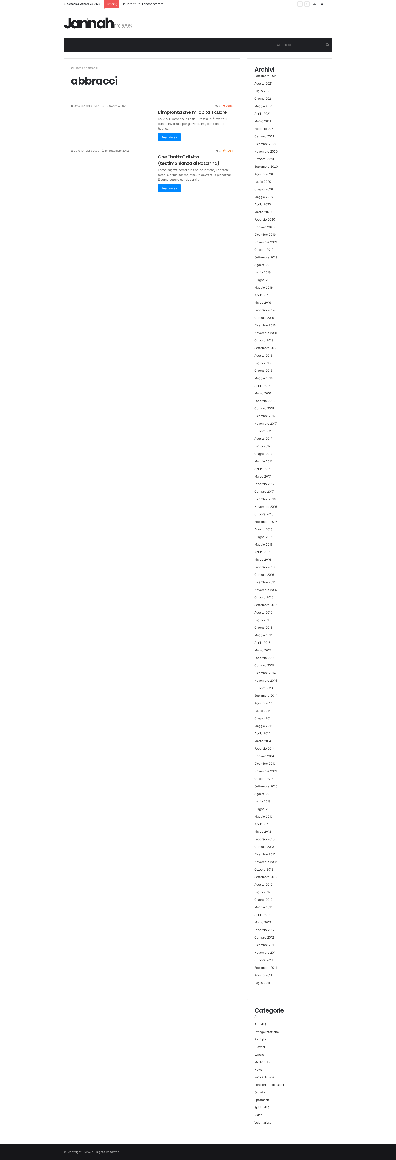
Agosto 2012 (263, 884)
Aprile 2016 (262, 552)
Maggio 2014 (263, 726)
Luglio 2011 (262, 983)
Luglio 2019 (262, 272)
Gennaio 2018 (264, 408)
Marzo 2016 (262, 559)
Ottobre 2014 (263, 688)
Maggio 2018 (263, 378)
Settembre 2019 (265, 257)
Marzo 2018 (262, 393)
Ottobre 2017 (263, 431)
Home (78, 68)
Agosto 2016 (263, 529)
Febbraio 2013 (264, 839)
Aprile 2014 (262, 733)
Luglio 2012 (262, 892)
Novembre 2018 (265, 333)
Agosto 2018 (263, 355)
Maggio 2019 (263, 287)
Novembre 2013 (265, 771)
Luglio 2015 (262, 620)
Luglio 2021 (262, 91)
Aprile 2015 (262, 642)
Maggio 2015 (263, 635)
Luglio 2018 (262, 363)
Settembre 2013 (265, 786)
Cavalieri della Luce (86, 106)
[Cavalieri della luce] (98, 23)
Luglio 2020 (262, 181)
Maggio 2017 (263, 461)
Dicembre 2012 (265, 854)
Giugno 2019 (263, 280)
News (258, 1069)
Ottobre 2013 (263, 779)
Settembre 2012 (265, 877)
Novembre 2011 (265, 952)
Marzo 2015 (262, 650)
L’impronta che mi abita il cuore (192, 112)
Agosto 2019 (263, 265)
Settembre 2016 (265, 522)
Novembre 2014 (265, 680)
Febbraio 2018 (264, 401)
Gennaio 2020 (264, 227)
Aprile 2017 (262, 469)
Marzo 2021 (262, 121)
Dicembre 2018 (265, 325)
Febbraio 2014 (264, 748)
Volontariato (263, 1122)
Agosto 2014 (263, 703)
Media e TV (262, 1062)
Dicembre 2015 (265, 582)
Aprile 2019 (262, 295)
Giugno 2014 (263, 718)
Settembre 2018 (265, 348)
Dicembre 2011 (264, 945)
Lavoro (259, 1054)
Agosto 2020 (263, 174)
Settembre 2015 (265, 605)
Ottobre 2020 (264, 159)
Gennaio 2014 (264, 756)
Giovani (259, 1047)
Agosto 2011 (263, 975)
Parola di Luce (264, 1077)
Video (258, 1115)
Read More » (169, 137)
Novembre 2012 (265, 862)
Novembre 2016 (265, 506)
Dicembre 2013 (265, 763)
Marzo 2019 (262, 302)
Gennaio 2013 (264, 847)
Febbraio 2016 (264, 567)
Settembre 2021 (265, 76)
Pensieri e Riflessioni (269, 1084)
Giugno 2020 (263, 189)
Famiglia (260, 1039)
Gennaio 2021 (264, 136)
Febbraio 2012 (264, 930)
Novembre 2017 (265, 423)
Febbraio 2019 (264, 310)
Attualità (260, 1024)
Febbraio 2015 (264, 658)
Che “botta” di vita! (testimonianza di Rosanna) (188, 160)
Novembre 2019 (265, 242)
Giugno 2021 (263, 98)
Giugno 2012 (263, 899)
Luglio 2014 (262, 710)
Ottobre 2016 (263, 514)
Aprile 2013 (262, 824)
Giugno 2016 (263, 537)
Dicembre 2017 (264, 416)
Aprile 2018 (262, 386)
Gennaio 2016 (264, 574)
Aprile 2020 (262, 204)
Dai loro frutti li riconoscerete (143, 4)
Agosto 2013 (263, 794)
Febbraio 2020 (264, 219)
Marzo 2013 (262, 831)
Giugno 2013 (263, 809)
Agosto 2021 (263, 83)
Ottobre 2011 (263, 960)
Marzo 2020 (263, 212)
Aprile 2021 (262, 113)
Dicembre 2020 (265, 144)
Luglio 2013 (262, 801)
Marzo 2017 (262, 476)
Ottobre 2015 (263, 597)
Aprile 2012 (262, 915)
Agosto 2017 (263, 438)
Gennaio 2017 (264, 491)
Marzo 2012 (262, 922)
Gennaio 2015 (264, 665)
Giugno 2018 (263, 370)
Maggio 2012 (263, 907)
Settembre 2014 (265, 695)
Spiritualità (261, 1107)
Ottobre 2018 (263, 340)
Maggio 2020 (263, 197)
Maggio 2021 (263, 106)
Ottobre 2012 (263, 869)
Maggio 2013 (263, 816)
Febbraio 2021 (264, 129)
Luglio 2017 (262, 446)
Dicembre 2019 (265, 234)
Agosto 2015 (263, 612)
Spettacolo (262, 1100)
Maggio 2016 (263, 544)
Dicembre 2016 (265, 499)
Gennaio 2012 (264, 937)
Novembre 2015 (265, 590)
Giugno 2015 (263, 627)
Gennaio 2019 (264, 317)
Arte (257, 1016)
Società (259, 1092)
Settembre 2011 (265, 967)
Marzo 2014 (262, 741)
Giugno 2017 (263, 454)
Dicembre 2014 (265, 673)
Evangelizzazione (266, 1032)
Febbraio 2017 (264, 484)
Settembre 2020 (266, 166)
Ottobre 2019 (263, 249)
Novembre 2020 (266, 151)
